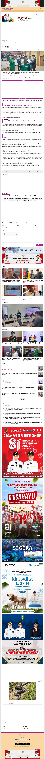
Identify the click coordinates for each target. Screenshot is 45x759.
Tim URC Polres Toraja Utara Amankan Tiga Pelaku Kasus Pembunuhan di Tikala (33, 281)
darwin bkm (7, 46)
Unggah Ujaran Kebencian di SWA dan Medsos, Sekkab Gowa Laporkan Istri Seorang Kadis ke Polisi (11, 281)
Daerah (6, 174)
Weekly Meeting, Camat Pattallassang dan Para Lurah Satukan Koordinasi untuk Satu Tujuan (23, 198)
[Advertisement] (22, 30)
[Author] (3, 47)
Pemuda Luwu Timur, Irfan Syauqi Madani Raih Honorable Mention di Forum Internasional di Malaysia (12, 343)
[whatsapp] (20, 739)
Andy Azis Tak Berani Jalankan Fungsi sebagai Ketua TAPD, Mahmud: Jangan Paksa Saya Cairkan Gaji (24, 404)
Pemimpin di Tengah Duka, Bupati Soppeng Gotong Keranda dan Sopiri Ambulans (20, 195)
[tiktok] (29, 739)
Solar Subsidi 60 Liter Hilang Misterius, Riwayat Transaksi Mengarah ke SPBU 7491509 (11, 298)
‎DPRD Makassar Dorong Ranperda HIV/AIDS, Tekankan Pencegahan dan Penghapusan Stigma (21, 327)
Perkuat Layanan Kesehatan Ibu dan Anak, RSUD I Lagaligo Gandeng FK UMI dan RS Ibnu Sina (32, 359)
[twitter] (18, 739)
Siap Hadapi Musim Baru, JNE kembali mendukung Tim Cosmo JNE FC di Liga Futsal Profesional (32, 343)
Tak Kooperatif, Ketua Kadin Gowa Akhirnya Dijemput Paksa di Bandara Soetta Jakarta (11, 359)
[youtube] (26, 739)
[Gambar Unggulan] (22, 61)
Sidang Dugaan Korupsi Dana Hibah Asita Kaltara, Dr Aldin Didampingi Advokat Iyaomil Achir (22, 413)
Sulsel (7, 40)
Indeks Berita (22, 399)
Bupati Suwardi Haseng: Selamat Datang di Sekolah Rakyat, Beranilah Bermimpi (20, 200)
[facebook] (16, 739)
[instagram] (24, 739)
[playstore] (26, 744)
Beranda (3, 40)
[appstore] (18, 744)
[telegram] (22, 739)
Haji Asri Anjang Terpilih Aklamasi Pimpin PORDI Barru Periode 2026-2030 (19, 105)
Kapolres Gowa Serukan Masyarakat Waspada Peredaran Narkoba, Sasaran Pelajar (31, 298)
